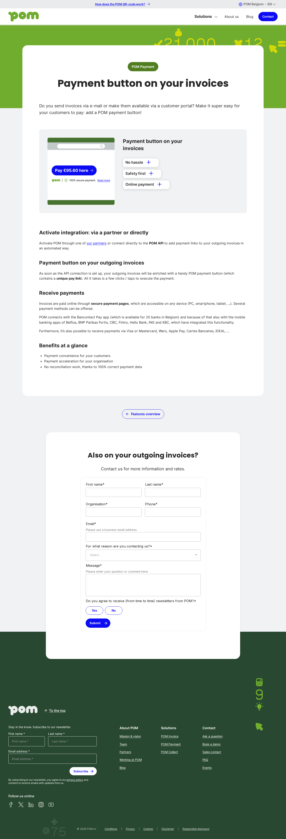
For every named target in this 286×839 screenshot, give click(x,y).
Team (123, 744)
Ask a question (212, 736)
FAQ (205, 759)
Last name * (56, 733)
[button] (257, 4)
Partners (125, 752)
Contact (268, 16)
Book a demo (211, 744)
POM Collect (169, 752)
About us (231, 16)
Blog (249, 16)
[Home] (23, 17)
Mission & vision (130, 736)
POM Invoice (169, 736)
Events (207, 767)
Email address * (19, 751)
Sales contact (211, 752)
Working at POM (131, 759)
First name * (16, 733)
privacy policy (75, 779)
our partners (96, 243)
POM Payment (143, 67)
